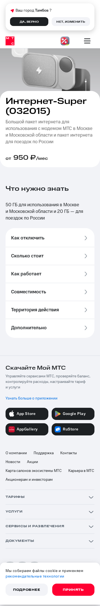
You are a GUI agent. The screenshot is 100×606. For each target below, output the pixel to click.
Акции (32, 462)
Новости (13, 462)
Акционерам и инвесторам (29, 479)
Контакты (68, 453)
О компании (16, 453)
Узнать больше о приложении (32, 398)
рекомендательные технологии (35, 576)
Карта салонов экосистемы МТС (34, 471)
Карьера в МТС (81, 471)
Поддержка (44, 453)
